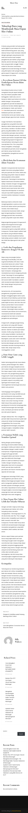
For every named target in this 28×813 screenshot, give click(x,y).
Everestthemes (16, 811)
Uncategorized (5, 22)
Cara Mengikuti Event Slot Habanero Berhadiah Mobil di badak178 (10, 667)
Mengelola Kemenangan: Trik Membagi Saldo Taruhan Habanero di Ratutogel (14, 761)
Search (5, 731)
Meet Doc (14, 3)
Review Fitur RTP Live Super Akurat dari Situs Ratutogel (10, 681)
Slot (2, 110)
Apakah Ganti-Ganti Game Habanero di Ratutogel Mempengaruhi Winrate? (11, 767)
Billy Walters (7, 37)
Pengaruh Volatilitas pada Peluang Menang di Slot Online (13, 615)
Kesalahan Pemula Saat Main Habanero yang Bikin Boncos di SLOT (12, 773)
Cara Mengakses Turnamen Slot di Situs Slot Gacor (13, 627)
